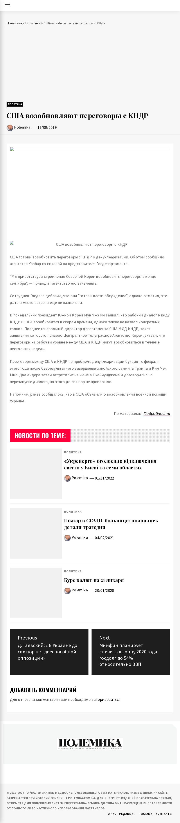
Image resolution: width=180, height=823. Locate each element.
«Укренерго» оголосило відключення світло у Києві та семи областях (110, 464)
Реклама (146, 814)
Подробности (157, 413)
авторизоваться (106, 699)
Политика (15, 104)
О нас (112, 814)
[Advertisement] (90, 65)
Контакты (163, 814)
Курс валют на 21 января (94, 580)
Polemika (22, 127)
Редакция (127, 814)
